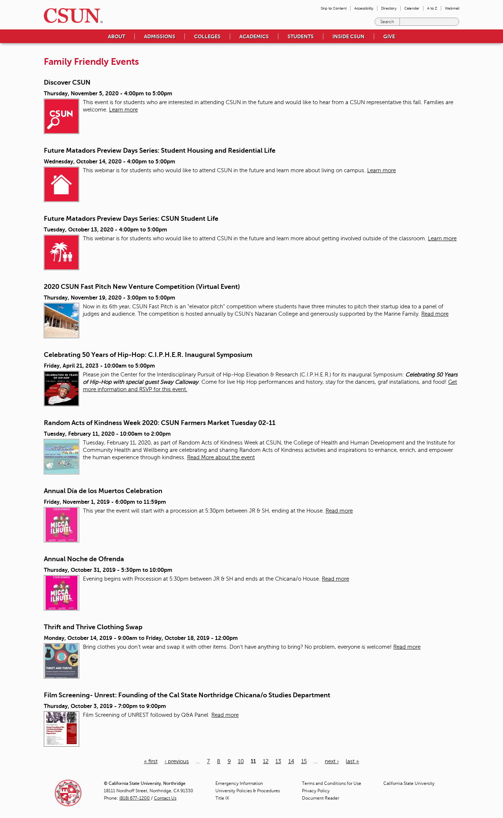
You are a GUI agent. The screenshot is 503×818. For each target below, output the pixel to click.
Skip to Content (334, 8)
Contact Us (165, 798)
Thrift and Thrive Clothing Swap (93, 627)
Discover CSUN (67, 82)
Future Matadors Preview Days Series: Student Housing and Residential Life (159, 150)
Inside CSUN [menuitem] (349, 36)
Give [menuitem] (389, 36)
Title (222, 798)
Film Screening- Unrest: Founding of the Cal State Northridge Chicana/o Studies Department (187, 695)
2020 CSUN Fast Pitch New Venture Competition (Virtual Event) (142, 286)
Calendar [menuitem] (411, 8)
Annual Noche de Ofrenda (84, 559)
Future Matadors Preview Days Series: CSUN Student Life (131, 218)
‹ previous (177, 761)
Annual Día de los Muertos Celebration (103, 491)
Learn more (123, 110)
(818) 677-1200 (134, 798)
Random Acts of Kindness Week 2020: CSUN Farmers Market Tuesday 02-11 (159, 422)
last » (352, 761)
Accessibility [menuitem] (363, 8)
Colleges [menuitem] (207, 36)
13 (278, 761)
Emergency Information (239, 783)
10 (241, 761)
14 (291, 761)
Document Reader (320, 798)
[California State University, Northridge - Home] (71, 15)
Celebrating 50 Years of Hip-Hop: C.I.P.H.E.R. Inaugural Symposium (148, 354)
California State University (409, 783)
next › (332, 761)
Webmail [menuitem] (452, 8)
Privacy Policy (316, 790)
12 (265, 761)
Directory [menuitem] (389, 8)
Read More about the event (221, 457)
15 (304, 761)
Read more (435, 314)
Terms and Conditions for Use (331, 783)
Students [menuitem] (301, 36)
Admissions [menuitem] (159, 36)
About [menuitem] (116, 36)
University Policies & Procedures (247, 790)
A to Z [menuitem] (432, 8)
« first (151, 761)
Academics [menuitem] (254, 36)
